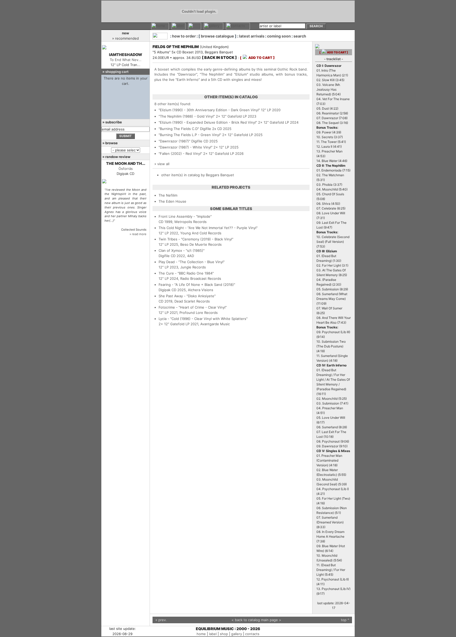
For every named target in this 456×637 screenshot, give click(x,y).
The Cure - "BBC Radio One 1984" (186, 273)
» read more (138, 234)
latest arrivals (251, 36)
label (213, 634)
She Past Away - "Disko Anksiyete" (187, 296)
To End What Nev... (125, 60)
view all (163, 164)
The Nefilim (168, 195)
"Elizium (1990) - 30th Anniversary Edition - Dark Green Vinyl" (209, 110)
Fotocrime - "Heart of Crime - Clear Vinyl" (193, 307)
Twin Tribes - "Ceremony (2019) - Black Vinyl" (196, 239)
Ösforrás (125, 168)
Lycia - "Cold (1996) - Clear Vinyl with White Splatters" (203, 319)
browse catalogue (217, 36)
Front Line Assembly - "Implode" (185, 216)
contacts (252, 634)
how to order (184, 36)
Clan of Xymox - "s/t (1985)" (182, 250)
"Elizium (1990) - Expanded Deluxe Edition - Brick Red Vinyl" (208, 122)
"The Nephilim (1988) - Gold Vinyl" (187, 116)
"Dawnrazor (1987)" (174, 141)
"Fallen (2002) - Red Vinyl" (180, 153)
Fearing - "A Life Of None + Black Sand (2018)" (197, 284)
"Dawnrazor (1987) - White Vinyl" (185, 147)
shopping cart (117, 71)
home (201, 634)
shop (224, 634)
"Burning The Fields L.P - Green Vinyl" (190, 135)
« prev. (161, 620)
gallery (236, 634)
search (299, 36)
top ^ (345, 620)
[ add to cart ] (257, 58)
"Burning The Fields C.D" (179, 129)
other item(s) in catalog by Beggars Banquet (197, 175)
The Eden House (172, 201)
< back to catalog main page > (256, 620)
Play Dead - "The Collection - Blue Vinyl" (192, 262)
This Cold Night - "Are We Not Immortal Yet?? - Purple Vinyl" (208, 228)
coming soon (279, 36)
